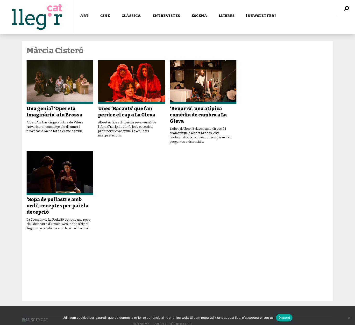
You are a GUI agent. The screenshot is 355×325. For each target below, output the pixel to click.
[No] (349, 317)
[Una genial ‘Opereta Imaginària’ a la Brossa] (60, 82)
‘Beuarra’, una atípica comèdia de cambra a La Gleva (198, 115)
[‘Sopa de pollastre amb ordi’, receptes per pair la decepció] (60, 173)
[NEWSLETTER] (261, 16)
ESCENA (199, 16)
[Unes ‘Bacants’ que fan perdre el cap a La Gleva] (131, 82)
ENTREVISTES (166, 16)
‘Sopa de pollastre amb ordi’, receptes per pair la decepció (57, 205)
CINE (105, 16)
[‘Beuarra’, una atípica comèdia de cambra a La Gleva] (203, 82)
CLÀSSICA (131, 16)
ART (84, 16)
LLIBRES (226, 16)
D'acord (284, 317)
